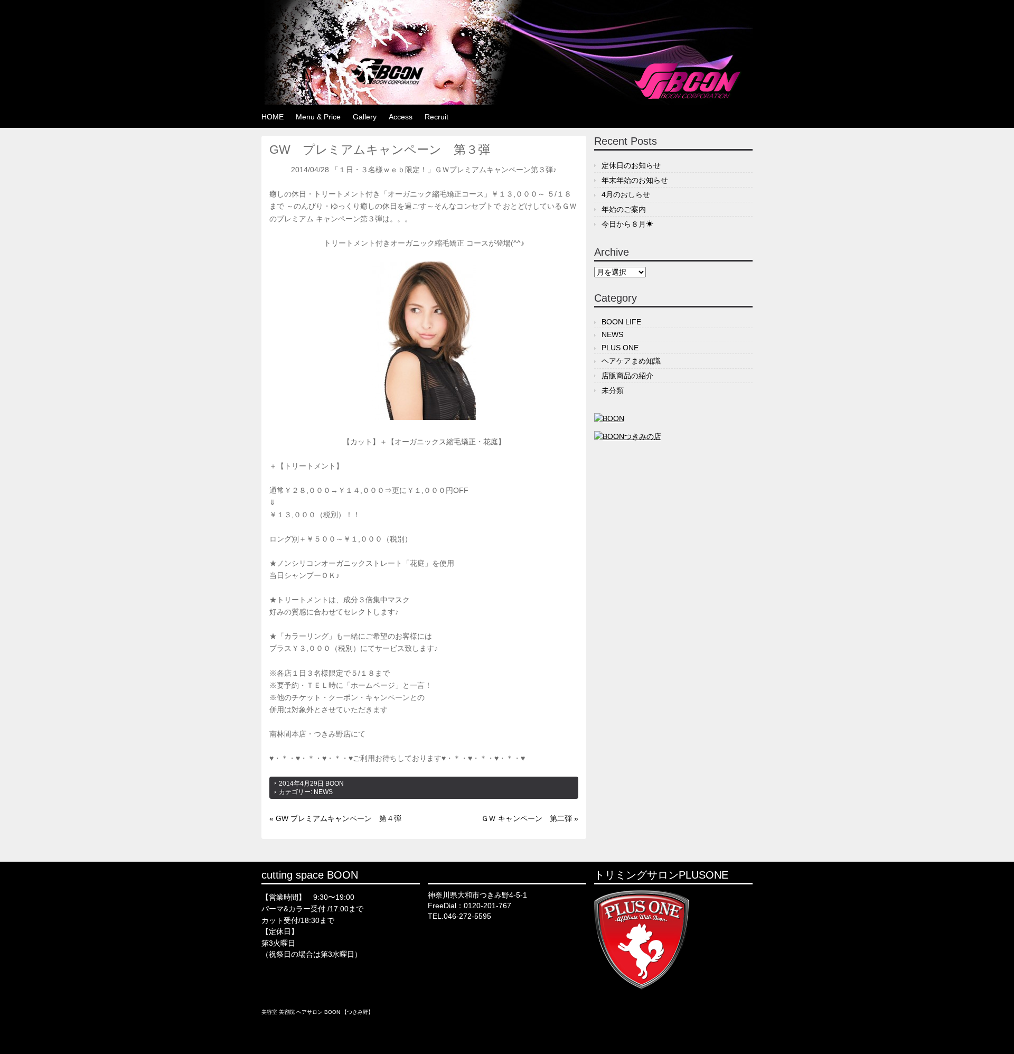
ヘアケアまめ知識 (631, 361)
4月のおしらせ (626, 194)
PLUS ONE (620, 347)
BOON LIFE (621, 322)
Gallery (365, 117)
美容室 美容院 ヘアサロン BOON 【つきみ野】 (317, 1012)
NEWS (323, 792)
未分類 (613, 390)
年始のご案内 (624, 209)
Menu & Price (318, 117)
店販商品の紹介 (627, 375)
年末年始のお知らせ (635, 180)
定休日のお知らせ (631, 165)
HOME (272, 117)
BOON (334, 783)
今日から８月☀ (627, 224)
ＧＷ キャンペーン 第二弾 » (529, 818)
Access (400, 117)
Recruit (436, 117)
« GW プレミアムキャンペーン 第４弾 (335, 818)
